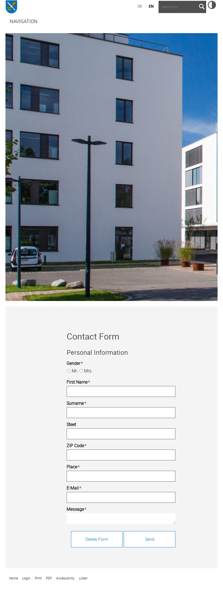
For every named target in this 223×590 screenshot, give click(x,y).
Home (13, 578)
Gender (75, 363)
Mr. (75, 371)
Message (76, 509)
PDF (49, 578)
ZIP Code (76, 445)
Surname (76, 403)
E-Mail (74, 488)
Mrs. (88, 371)
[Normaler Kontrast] (212, 7)
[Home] (11, 7)
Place (73, 467)
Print (38, 578)
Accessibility (65, 578)
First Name (78, 382)
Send (149, 539)
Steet (71, 424)
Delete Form (96, 539)
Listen (83, 578)
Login (26, 578)
